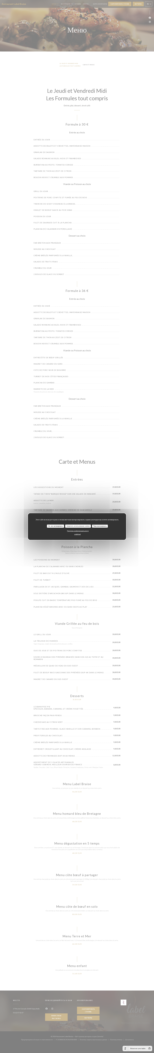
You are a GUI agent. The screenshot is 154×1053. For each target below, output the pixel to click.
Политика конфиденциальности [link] (78, 531)
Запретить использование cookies (78, 526)
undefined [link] (77, 534)
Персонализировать (100, 526)
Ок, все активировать (55, 526)
